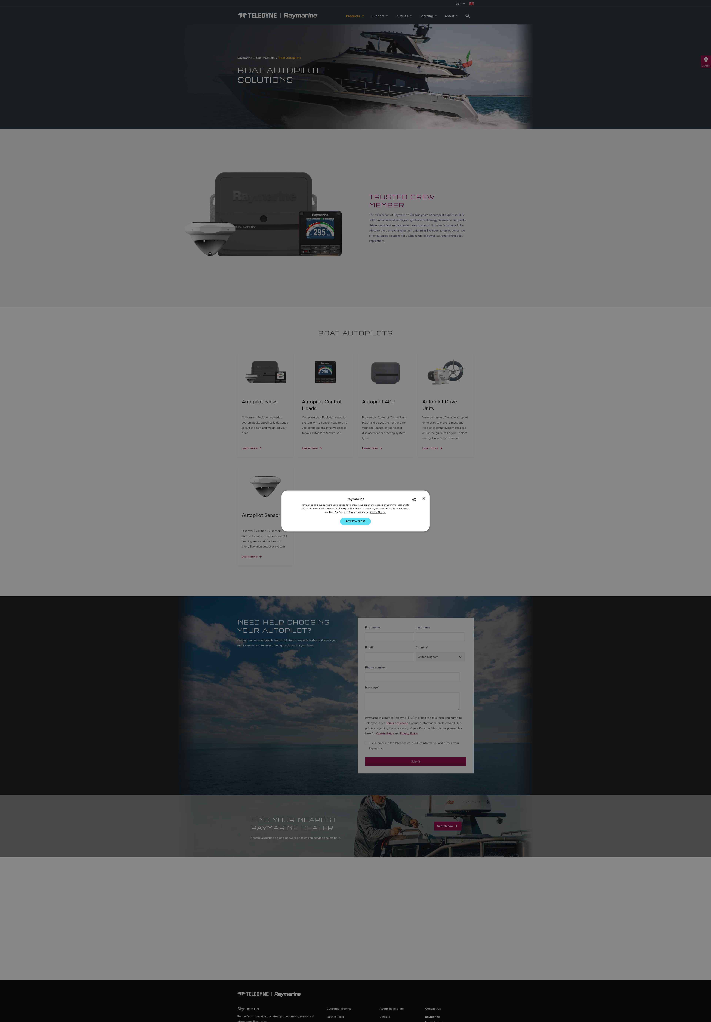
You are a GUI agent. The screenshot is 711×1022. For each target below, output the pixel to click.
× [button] (423, 499)
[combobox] (414, 499)
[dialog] (355, 510)
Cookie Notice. (378, 512)
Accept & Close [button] (355, 521)
